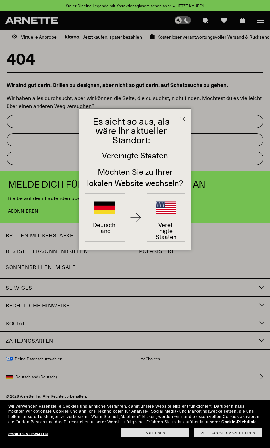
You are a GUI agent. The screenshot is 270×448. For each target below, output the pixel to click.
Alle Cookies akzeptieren (228, 433)
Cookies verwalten (28, 434)
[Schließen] (183, 119)
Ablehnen (155, 433)
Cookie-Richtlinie (238, 422)
